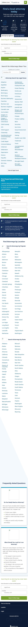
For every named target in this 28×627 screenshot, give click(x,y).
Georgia (4, 371)
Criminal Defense (6, 144)
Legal (2, 611)
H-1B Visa (17, 96)
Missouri (17, 343)
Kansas (4, 388)
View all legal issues (13, 170)
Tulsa (16, 328)
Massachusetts (6, 401)
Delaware (4, 362)
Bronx (4, 265)
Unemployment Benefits (19, 147)
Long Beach (5, 325)
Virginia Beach (19, 330)
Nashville (17, 265)
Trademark (18, 140)
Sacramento (18, 303)
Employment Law (20, 85)
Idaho (3, 377)
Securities (17, 124)
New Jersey (18, 357)
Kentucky (4, 390)
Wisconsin (18, 409)
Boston (4, 262)
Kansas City (5, 317)
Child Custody (5, 124)
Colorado (4, 357)
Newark (17, 273)
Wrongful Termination (18, 164)
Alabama (4, 343)
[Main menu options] (5, 2)
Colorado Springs (7, 284)
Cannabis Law (5, 109)
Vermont (17, 398)
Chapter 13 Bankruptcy (4, 115)
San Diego (18, 308)
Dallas (4, 289)
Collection (4, 147)
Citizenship (4, 132)
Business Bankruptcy (7, 98)
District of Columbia (5, 366)
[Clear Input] (25, 48)
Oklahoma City (19, 276)
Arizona (4, 349)
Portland (17, 292)
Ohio (16, 371)
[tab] (7, 35)
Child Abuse (4, 121)
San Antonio (18, 306)
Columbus (5, 287)
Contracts (4, 138)
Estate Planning (19, 88)
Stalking (17, 132)
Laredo (4, 319)
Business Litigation (6, 106)
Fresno (4, 306)
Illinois (4, 379)
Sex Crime (18, 127)
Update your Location (14, 69)
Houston (4, 308)
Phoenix (17, 287)
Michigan (4, 404)
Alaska (4, 346)
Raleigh (17, 298)
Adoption (3, 82)
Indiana (4, 382)
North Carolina (19, 365)
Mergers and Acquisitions (18, 110)
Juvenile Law (18, 107)
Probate (17, 116)
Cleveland (5, 281)
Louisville (4, 330)
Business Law (5, 104)
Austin (4, 257)
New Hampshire (19, 354)
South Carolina (19, 384)
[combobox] (14, 48)
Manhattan (5, 333)
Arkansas (4, 351)
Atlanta (4, 254)
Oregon (17, 376)
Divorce (3, 155)
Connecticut (5, 360)
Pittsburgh (18, 289)
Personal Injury (19, 113)
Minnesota (5, 407)
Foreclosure (18, 93)
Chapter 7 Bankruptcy (4, 119)
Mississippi (5, 409)
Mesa (16, 254)
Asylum (3, 87)
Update (23, 72)
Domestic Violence (6, 160)
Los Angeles (5, 328)
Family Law (18, 91)
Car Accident (4, 112)
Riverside (17, 300)
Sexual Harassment (20, 130)
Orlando (17, 281)
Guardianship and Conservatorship (6, 136)
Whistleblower (19, 149)
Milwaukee (18, 259)
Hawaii (4, 374)
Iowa (3, 385)
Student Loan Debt (20, 138)
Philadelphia (18, 284)
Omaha (17, 278)
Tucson (17, 325)
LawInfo (3, 607)
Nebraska (17, 349)
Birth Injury (4, 93)
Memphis (17, 251)
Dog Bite (3, 157)
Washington (18, 333)
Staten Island (18, 319)
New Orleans (18, 268)
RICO (16, 121)
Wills (16, 152)
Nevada (17, 351)
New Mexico (18, 360)
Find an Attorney (5, 603)
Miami (16, 257)
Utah (16, 395)
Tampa (17, 322)
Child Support (5, 130)
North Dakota (19, 368)
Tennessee (18, 390)
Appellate (4, 84)
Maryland (4, 398)
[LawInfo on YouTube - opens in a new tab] (16, 619)
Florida (4, 368)
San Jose (17, 314)
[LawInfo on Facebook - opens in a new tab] (7, 619)
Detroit (4, 295)
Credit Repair (4, 141)
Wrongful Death (19, 161)
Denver (4, 292)
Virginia (17, 401)
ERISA (2, 166)
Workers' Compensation (19, 155)
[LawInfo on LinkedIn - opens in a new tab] (20, 619)
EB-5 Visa (3, 163)
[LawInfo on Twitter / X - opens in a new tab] (11, 619)
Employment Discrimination (19, 82)
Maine (4, 396)
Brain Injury (4, 95)
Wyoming (17, 411)
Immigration (18, 104)
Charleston (5, 270)
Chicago (4, 276)
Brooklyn (4, 268)
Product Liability (19, 119)
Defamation (4, 149)
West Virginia (18, 406)
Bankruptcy (4, 90)
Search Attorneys (14, 58)
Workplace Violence (20, 158)
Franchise (4, 101)
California (5, 354)
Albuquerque (6, 251)
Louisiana (5, 393)
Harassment (18, 99)
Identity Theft (19, 102)
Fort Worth (5, 303)
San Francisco (19, 311)
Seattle (17, 317)
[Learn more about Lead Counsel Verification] (4, 22)
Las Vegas (5, 322)
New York (17, 270)
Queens (17, 295)
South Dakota (19, 387)
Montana (17, 346)
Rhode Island (18, 381)
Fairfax (4, 300)
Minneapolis (18, 262)
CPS (2, 127)
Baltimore (5, 259)
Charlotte (4, 273)
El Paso (4, 298)
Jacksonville (5, 314)
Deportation (4, 152)
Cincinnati (5, 278)
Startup (17, 135)
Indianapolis (5, 311)
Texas (16, 392)
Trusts (16, 143)
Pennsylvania (18, 379)
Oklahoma (18, 373)
